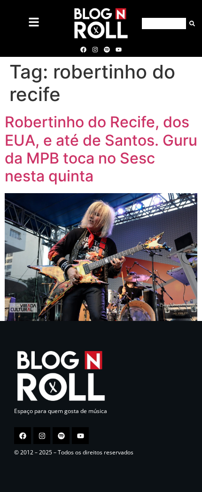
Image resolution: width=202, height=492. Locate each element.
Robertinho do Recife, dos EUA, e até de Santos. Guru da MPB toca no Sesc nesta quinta (101, 149)
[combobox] (164, 23)
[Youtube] (119, 49)
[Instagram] (95, 49)
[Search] (190, 23)
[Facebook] (83, 49)
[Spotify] (107, 49)
